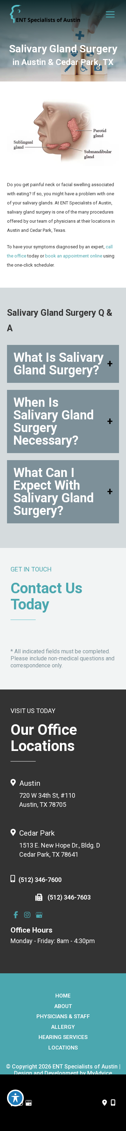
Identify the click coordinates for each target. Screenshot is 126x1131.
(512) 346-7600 (40, 879)
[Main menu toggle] (110, 14)
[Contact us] (104, 1103)
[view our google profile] (39, 915)
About (63, 1006)
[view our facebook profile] (15, 915)
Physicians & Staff (63, 1016)
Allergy (63, 1027)
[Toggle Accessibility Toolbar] (15, 1098)
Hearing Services (63, 1037)
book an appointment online (73, 256)
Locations (63, 1048)
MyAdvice (99, 1073)
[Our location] (113, 1103)
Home (63, 996)
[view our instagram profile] (27, 915)
